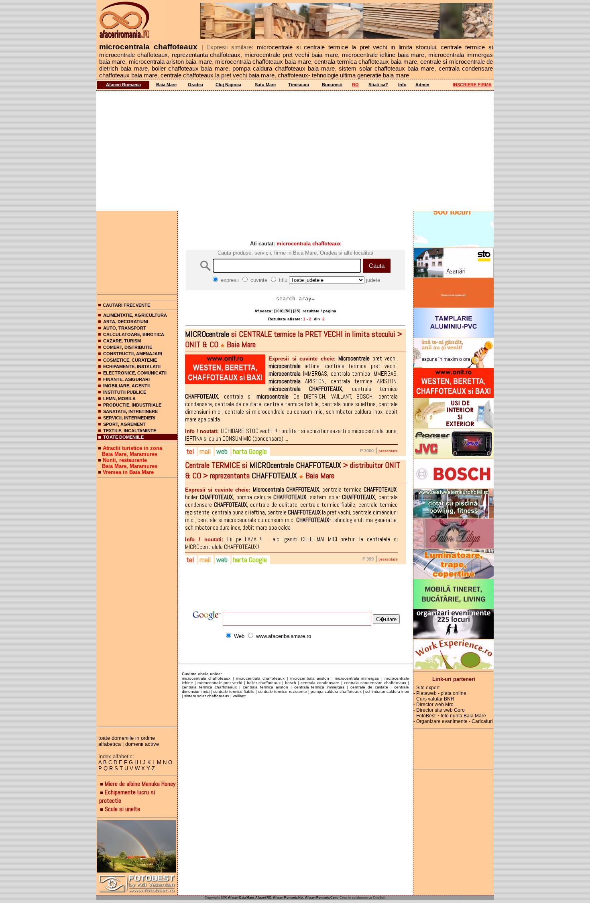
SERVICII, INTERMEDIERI (129, 417)
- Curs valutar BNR (433, 699)
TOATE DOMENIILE (123, 437)
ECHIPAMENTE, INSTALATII (132, 366)
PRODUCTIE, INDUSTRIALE (132, 405)
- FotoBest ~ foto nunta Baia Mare (449, 716)
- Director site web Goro (439, 710)
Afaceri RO (263, 897)
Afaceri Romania (123, 84)
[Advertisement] (295, 151)
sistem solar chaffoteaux (206, 696)
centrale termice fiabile (233, 691)
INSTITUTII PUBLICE (124, 392)
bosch (290, 682)
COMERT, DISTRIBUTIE (127, 347)
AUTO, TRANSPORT (124, 328)
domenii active (142, 744)
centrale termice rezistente (282, 691)
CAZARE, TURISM (122, 340)
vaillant (239, 696)
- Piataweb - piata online (439, 693)
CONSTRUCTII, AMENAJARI (132, 353)
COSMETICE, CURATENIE (130, 360)
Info (402, 84)
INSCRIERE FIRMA (472, 84)
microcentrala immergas (357, 678)
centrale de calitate (369, 687)
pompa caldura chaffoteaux (336, 691)
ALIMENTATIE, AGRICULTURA (135, 315)
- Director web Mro (433, 704)
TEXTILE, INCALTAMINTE (129, 430)
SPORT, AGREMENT (124, 424)
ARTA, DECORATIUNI (125, 321)
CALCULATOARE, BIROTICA (133, 334)
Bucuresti (332, 84)
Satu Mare (265, 84)
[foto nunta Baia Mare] (137, 846)
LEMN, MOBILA (119, 398)
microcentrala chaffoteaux (206, 678)
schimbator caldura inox (387, 691)
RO (355, 84)
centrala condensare (320, 682)
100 (278, 311)
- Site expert (426, 687)
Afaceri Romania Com (321, 897)
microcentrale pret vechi (219, 682)
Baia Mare (166, 84)
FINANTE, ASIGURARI (126, 379)
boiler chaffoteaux (264, 682)
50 (288, 311)
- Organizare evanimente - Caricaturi (453, 721)
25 (296, 311)
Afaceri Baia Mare (241, 897)
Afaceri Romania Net (288, 897)
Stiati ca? (378, 84)
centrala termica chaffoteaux (209, 687)
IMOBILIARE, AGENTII (126, 385)
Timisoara (298, 84)
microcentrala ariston (309, 678)
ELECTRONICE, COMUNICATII (135, 373)
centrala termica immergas (319, 687)
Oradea (195, 84)
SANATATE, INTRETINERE (130, 411)
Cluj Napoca (228, 84)
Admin (422, 84)
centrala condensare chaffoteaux (375, 682)
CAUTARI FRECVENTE (126, 305)
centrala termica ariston (265, 687)
